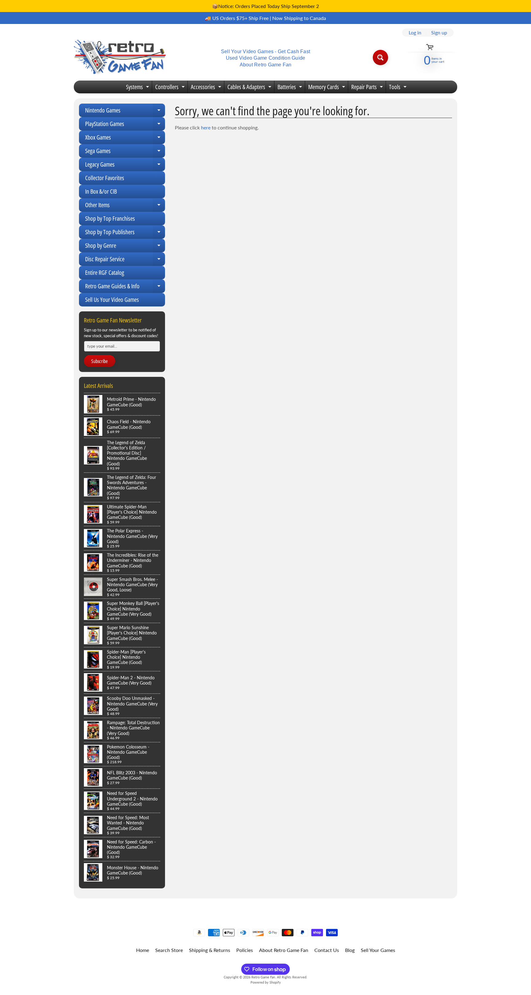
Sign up (439, 32)
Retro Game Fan (263, 977)
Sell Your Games (378, 950)
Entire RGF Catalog (104, 272)
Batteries (290, 88)
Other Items (125, 206)
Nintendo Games (125, 111)
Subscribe (99, 361)
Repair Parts (367, 88)
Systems (138, 88)
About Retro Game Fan (266, 64)
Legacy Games (125, 165)
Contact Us (326, 950)
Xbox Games (125, 138)
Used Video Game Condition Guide (265, 58)
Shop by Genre (125, 246)
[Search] (380, 57)
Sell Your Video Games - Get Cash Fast (265, 51)
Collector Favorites (104, 178)
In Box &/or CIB (101, 191)
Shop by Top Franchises (110, 218)
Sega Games (125, 152)
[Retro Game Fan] (120, 57)
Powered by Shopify (265, 982)
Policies (244, 950)
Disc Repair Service (125, 260)
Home (142, 950)
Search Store (169, 950)
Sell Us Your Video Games (112, 299)
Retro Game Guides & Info (125, 287)
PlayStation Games (125, 125)
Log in (415, 32)
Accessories (207, 88)
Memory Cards (327, 88)
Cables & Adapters (250, 88)
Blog (350, 950)
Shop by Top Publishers (125, 233)
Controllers (170, 88)
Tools (398, 88)
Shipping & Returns (209, 950)
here (205, 127)
